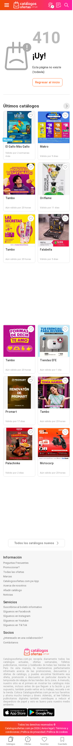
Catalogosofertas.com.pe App (21, 581)
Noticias (8, 594)
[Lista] (58, 5)
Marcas (7, 576)
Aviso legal (48, 728)
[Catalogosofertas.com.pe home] (25, 5)
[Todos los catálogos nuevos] (66, 106)
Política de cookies (57, 732)
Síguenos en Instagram (16, 615)
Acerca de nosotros (14, 585)
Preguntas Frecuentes (16, 562)
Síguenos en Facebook (17, 611)
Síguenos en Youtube (15, 620)
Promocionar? (11, 567)
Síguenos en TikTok (15, 625)
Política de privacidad (33, 732)
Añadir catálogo (12, 590)
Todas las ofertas (13, 571)
